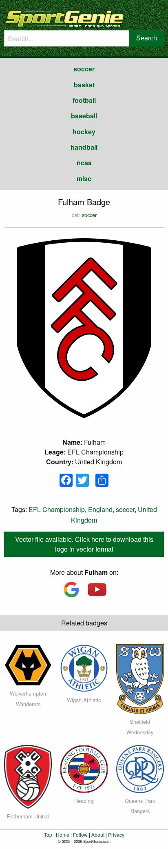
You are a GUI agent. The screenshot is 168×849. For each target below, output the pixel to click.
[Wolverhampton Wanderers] (28, 664)
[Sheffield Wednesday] (140, 678)
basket (84, 84)
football (84, 100)
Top (48, 834)
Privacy (116, 834)
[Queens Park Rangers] (140, 768)
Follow (80, 834)
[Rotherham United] (28, 775)
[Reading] (84, 768)
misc (84, 178)
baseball (84, 115)
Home (62, 834)
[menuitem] (84, 69)
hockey (84, 131)
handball (84, 147)
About (97, 834)
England (100, 509)
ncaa (84, 162)
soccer (84, 68)
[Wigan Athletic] (84, 667)
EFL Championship (57, 509)
